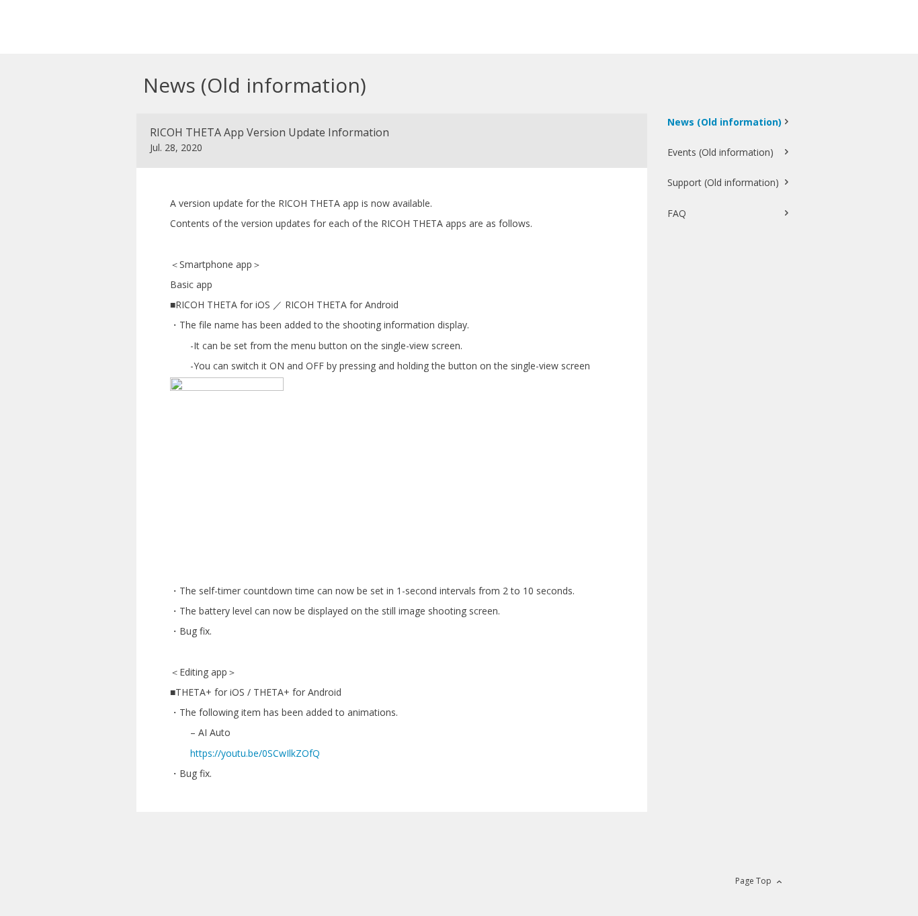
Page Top (753, 880)
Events (720, 152)
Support (723, 182)
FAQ (676, 213)
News (724, 122)
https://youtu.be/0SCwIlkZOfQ (255, 753)
